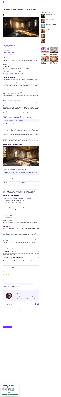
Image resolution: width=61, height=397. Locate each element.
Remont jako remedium (8, 46)
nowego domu (9, 129)
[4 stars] (7, 274)
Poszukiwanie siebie (8, 50)
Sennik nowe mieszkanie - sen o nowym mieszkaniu (15, 120)
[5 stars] (8, 274)
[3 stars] (6, 274)
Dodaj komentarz (7, 326)
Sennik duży (5, 228)
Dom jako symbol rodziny (9, 43)
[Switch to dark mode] (57, 2)
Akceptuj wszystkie (10, 394)
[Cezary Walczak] (3, 15)
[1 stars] (3, 274)
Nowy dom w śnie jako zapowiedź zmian (11, 52)
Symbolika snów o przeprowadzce (10, 54)
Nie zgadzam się (10, 392)
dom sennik (12, 228)
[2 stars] (5, 274)
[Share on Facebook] (35, 304)
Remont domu (5, 116)
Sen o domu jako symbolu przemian (10, 48)
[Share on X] (38, 304)
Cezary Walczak (18, 293)
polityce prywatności (13, 390)
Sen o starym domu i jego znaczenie (10, 45)
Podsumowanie (6, 57)
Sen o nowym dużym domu (8, 41)
